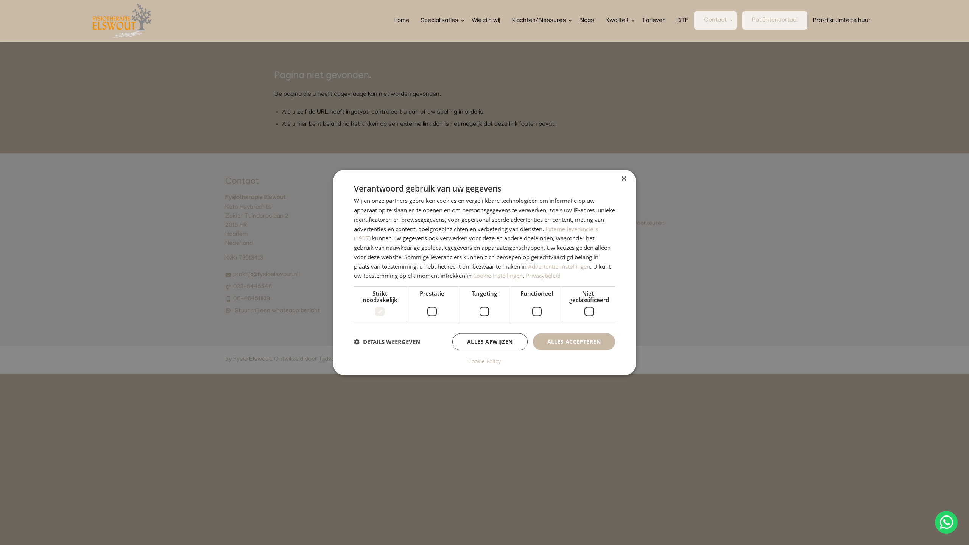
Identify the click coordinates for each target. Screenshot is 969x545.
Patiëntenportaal (775, 20)
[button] (387, 342)
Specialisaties (439, 20)
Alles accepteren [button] (574, 341)
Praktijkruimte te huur (842, 20)
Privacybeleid (543, 275)
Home (401, 20)
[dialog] (484, 272)
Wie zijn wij (486, 20)
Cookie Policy (484, 361)
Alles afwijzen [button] (490, 341)
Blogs (586, 20)
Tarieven (654, 20)
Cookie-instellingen (498, 275)
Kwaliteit (617, 20)
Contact (715, 20)
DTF (683, 20)
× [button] (623, 179)
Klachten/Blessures (538, 20)
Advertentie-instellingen (559, 266)
